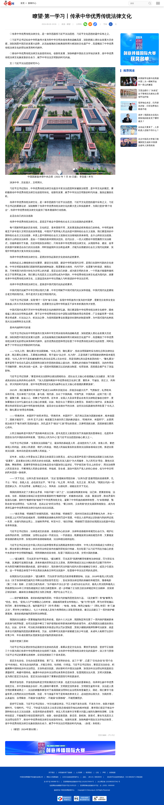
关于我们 (52, 772)
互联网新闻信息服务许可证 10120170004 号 (78, 782)
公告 (97, 772)
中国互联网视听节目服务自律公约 (31, 777)
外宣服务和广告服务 (65, 772)
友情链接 (112, 772)
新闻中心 (32, 3)
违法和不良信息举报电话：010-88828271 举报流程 (124, 777)
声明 (104, 772)
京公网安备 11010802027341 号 (109, 782)
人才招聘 (79, 772)
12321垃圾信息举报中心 (70, 777)
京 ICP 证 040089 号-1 (51, 782)
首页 (22, 3)
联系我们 (89, 772)
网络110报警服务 (53, 777)
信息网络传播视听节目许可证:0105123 (63, 785)
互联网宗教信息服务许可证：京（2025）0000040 (97, 785)
